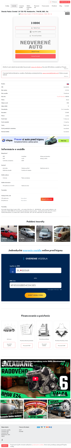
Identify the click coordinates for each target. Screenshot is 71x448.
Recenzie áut (36, 6)
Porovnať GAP (61, 345)
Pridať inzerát (64, 2)
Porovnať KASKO (44, 344)
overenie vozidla (32, 250)
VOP (20, 430)
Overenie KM (4, 433)
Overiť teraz (35, 51)
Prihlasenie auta (5, 434)
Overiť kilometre (61, 96)
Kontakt (67, 6)
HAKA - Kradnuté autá (29, 7)
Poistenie (54, 6)
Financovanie (45, 6)
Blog (61, 6)
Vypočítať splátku (36, 31)
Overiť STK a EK (47, 199)
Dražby (7, 6)
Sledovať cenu (36, 28)
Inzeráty (14, 6)
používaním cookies (38, 445)
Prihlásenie (54, 2)
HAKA (3, 436)
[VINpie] (35, 140)
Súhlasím (4, 445)
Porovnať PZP (26, 345)
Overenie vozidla (21, 6)
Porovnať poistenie (36, 35)
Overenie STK (5, 431)
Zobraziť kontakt (35, 56)
